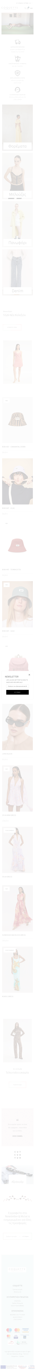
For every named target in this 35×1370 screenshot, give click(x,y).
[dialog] (17, 685)
